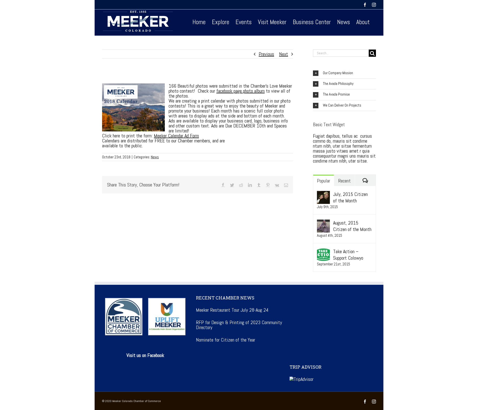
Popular (323, 180)
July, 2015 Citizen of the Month (350, 197)
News (155, 157)
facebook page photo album (240, 91)
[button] (344, 73)
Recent (344, 180)
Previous (266, 54)
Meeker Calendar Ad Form (176, 135)
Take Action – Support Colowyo (348, 254)
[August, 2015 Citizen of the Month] (323, 223)
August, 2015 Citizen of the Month (352, 226)
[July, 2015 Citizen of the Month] (323, 194)
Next (283, 54)
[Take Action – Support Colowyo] (323, 251)
